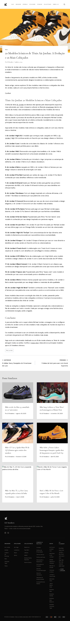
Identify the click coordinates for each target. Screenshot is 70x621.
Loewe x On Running (7, 554)
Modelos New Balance (51, 600)
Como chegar (62, 570)
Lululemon (16, 550)
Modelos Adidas (51, 594)
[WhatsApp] (8, 533)
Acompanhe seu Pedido (40, 582)
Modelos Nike (51, 590)
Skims (15, 555)
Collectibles (47, 4)
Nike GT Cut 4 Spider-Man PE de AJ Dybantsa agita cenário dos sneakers (17, 450)
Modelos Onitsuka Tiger (51, 606)
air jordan (9, 350)
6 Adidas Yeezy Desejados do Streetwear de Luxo (17, 363)
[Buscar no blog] (64, 4)
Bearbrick (26, 547)
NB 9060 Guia (51, 579)
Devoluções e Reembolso (39, 560)
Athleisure (32, 4)
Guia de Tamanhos (39, 574)
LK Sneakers (10, 62)
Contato (38, 547)
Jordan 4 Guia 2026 (52, 575)
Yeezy (6, 566)
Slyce (15, 552)
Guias (51, 543)
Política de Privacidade (39, 551)
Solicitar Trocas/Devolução (41, 569)
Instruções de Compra (40, 565)
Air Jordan (20, 105)
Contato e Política (39, 543)
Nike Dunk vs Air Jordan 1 (52, 555)
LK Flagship (61, 543)
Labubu (26, 552)
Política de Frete (40, 557)
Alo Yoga (16, 547)
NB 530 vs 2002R (52, 566)
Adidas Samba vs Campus (52, 561)
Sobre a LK (56, 4)
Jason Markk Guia (51, 585)
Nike (6, 49)
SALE (12, 4)
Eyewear (39, 4)
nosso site (35, 343)
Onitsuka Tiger (7, 562)
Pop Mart (26, 550)
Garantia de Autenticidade (40, 578)
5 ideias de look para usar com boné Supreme (55, 363)
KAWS (25, 555)
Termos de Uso (40, 554)
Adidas (6, 550)
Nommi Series (27, 562)
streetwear (50, 107)
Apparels (25, 4)
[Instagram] (5, 533)
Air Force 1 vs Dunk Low (52, 549)
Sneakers (18, 4)
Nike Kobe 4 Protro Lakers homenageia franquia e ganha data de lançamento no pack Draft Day (52, 450)
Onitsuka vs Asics (51, 571)
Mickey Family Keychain (28, 558)
